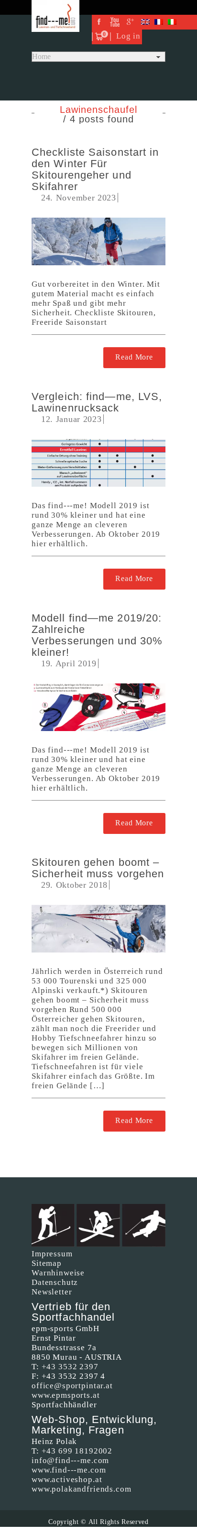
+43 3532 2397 (70, 1366)
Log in (128, 35)
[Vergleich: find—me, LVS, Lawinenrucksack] (98, 463)
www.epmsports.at (66, 1395)
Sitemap (47, 1263)
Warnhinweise (58, 1272)
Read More (134, 357)
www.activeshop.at (67, 1479)
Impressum (52, 1253)
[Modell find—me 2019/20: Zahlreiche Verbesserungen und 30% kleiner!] (98, 707)
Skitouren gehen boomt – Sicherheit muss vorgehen (98, 868)
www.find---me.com (69, 1469)
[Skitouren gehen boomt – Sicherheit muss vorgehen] (98, 928)
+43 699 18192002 (77, 1450)
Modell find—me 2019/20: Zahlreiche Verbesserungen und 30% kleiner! (97, 635)
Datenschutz (55, 1282)
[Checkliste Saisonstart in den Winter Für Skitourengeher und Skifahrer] (98, 241)
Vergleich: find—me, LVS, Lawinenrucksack (97, 402)
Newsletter (52, 1291)
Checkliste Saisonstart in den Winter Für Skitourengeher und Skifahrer (95, 169)
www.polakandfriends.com (81, 1489)
